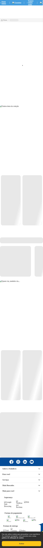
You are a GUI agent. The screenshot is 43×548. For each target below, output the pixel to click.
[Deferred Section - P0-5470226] (21, 375)
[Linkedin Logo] (25, 462)
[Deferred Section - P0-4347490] (21, 200)
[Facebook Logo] (11, 462)
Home (5, 20)
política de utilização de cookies (13, 538)
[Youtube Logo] (32, 462)
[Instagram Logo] (18, 462)
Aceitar (21, 543)
